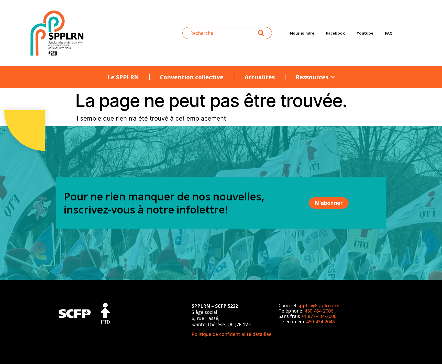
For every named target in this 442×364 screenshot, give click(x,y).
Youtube (365, 33)
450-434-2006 (319, 311)
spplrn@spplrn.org (318, 305)
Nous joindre (302, 33)
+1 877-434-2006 (318, 316)
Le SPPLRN (123, 77)
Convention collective (192, 77)
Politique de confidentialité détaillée (231, 334)
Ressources (312, 77)
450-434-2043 (320, 321)
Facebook (335, 33)
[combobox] (220, 33)
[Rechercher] (265, 33)
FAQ (389, 33)
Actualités (260, 77)
